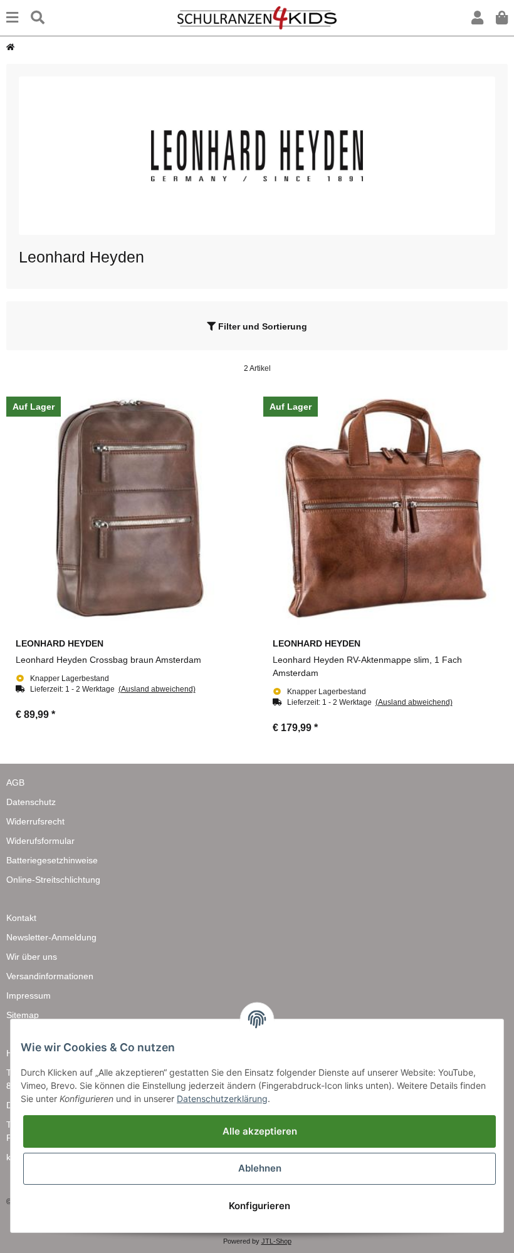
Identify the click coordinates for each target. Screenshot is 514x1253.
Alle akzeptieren (260, 1131)
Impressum (28, 995)
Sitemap (22, 1015)
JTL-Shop (276, 1241)
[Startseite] (10, 47)
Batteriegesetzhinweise (52, 860)
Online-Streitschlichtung (53, 880)
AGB (15, 782)
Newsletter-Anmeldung (51, 937)
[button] (477, 18)
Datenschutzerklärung (222, 1098)
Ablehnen (259, 1168)
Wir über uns (31, 957)
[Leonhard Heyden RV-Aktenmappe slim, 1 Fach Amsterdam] (385, 509)
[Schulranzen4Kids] (256, 17)
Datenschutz (31, 802)
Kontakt (21, 918)
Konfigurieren (259, 1206)
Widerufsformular (40, 841)
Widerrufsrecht (35, 821)
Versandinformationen (49, 976)
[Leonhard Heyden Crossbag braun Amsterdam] (128, 509)
